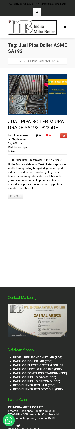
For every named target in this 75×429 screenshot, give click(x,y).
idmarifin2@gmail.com (53, 4)
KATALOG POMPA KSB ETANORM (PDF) (40, 373)
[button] (9, 420)
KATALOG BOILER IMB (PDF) (32, 361)
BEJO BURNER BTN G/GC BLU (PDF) (38, 389)
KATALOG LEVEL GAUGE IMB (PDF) (37, 369)
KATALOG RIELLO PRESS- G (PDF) (36, 381)
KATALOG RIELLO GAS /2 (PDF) (34, 377)
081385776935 (22, 4)
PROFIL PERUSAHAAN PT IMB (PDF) (37, 357)
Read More (15, 196)
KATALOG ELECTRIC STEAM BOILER (38, 365)
